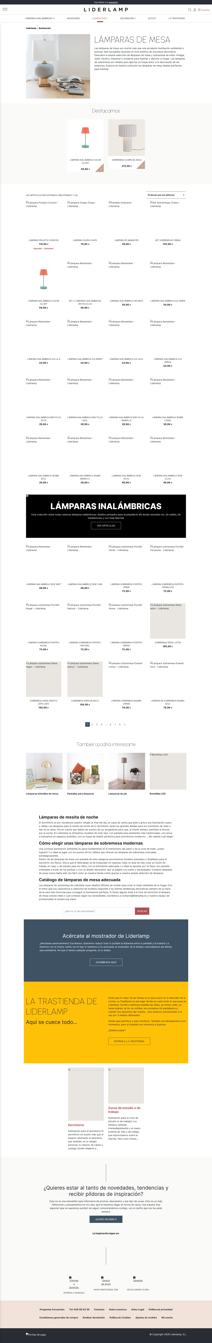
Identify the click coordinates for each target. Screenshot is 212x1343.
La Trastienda (177, 18)
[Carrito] (204, 9)
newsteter (113, 2)
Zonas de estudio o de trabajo (124, 1110)
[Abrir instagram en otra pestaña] (106, 1240)
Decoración (127, 18)
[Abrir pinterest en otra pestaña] (122, 1240)
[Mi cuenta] (194, 9)
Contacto (99, 1309)
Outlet (152, 18)
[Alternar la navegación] (5, 9)
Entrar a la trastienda (129, 1041)
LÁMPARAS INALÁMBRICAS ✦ (40, 18)
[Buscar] (189, 9)
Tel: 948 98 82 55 (79, 1309)
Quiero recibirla (106, 1219)
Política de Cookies (120, 1317)
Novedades (73, 18)
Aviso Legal (137, 1309)
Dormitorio (76, 1125)
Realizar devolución (94, 1317)
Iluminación (99, 18)
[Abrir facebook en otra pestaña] (90, 1240)
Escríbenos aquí (106, 962)
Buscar (142, 911)
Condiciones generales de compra (58, 1317)
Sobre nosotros (118, 1309)
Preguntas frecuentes (52, 1309)
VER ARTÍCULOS (106, 525)
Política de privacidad (160, 1309)
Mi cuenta (167, 1317)
